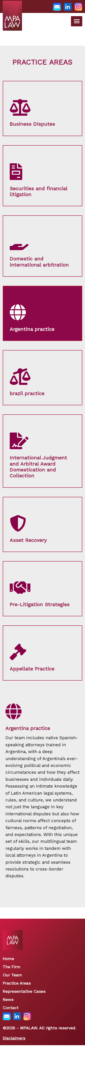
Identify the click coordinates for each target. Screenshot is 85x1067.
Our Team (12, 974)
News (8, 999)
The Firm (11, 966)
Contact (11, 1007)
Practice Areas (17, 983)
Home (8, 958)
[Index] (12, 21)
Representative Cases (24, 991)
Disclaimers (14, 1038)
